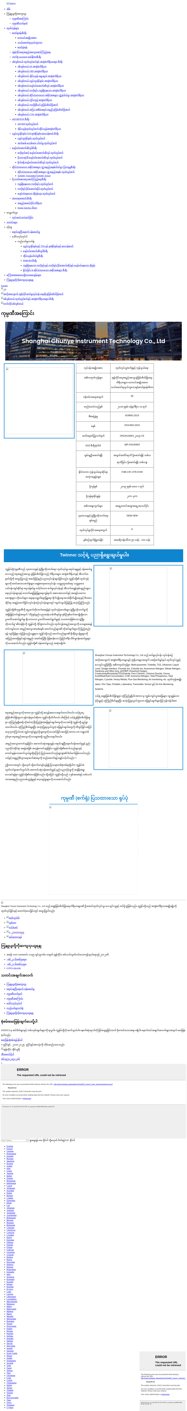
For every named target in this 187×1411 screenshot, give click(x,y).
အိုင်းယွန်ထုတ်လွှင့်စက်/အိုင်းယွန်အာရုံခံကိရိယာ (39, 129)
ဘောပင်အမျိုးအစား (27, 38)
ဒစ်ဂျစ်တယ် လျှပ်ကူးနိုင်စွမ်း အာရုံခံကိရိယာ (38, 81)
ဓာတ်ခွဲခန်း (23, 47)
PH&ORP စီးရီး (30, 260)
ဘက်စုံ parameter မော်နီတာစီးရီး (26, 57)
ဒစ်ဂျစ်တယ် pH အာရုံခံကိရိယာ (32, 66)
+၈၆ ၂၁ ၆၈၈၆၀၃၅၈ (16, 964)
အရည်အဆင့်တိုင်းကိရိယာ (30, 203)
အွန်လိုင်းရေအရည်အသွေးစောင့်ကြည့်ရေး (31, 52)
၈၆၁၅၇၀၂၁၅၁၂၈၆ (10, 1059)
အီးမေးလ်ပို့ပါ (7, 1054)
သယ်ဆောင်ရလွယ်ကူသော (30, 42)
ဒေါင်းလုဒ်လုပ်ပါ (14, 1003)
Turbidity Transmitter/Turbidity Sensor (34, 176)
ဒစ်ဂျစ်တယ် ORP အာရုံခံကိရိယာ (33, 71)
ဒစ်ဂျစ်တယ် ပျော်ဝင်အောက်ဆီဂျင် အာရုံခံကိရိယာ (41, 85)
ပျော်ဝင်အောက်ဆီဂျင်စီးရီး (24, 148)
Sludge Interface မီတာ (27, 208)
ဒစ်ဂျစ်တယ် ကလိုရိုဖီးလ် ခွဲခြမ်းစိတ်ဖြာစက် (38, 105)
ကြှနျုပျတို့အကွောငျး (16, 984)
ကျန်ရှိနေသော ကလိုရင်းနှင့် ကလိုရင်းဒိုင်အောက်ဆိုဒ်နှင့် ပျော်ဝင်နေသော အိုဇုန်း (59, 265)
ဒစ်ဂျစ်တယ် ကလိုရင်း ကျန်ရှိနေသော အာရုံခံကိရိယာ (42, 90)
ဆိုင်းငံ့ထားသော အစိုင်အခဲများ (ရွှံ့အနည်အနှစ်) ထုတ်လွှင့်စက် (46, 172)
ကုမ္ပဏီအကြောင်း (20, 18)
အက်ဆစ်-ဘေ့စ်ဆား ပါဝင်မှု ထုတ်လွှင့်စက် (37, 143)
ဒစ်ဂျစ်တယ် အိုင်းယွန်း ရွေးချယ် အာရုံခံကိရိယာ (39, 76)
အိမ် (8, 9)
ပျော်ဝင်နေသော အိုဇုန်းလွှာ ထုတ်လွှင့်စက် (36, 193)
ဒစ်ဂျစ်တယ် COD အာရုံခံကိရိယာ (33, 114)
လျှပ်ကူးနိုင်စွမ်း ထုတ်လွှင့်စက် (31, 138)
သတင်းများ (12, 222)
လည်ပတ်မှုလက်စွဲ (15, 1008)
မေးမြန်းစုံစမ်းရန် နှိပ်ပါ (11, 1040)
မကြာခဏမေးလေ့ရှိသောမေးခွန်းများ (24, 275)
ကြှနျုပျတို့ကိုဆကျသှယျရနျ (20, 280)
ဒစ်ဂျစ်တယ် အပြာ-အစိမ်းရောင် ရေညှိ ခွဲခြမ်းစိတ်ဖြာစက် (44, 109)
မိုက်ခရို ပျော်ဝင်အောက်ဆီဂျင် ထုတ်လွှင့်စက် (38, 162)
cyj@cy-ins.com (14, 968)
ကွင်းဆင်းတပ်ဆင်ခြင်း (22, 217)
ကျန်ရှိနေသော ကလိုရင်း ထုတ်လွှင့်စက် (35, 184)
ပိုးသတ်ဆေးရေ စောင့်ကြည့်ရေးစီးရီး (29, 179)
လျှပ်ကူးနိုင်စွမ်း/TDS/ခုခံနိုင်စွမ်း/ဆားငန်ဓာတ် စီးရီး (35, 133)
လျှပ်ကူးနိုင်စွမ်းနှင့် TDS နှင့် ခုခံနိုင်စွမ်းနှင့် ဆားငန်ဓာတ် (48, 246)
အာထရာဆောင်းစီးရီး (22, 198)
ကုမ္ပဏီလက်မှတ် (20, 23)
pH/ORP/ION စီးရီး (20, 119)
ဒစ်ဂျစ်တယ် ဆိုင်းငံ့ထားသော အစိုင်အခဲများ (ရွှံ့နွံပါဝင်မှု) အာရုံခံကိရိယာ (51, 95)
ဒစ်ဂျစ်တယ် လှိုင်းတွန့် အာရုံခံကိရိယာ (35, 100)
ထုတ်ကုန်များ (13, 28)
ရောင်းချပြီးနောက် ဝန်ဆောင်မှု (26, 232)
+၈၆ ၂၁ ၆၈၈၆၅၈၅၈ (17, 959)
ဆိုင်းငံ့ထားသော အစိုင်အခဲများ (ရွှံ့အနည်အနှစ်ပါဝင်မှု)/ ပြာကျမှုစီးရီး (44, 167)
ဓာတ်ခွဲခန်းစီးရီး (19, 33)
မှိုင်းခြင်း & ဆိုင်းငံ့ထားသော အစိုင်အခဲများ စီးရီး (45, 270)
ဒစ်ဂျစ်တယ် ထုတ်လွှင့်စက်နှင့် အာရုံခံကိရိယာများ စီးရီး (37, 62)
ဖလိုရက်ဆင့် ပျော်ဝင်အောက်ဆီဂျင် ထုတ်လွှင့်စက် (40, 153)
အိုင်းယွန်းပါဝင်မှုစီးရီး (33, 256)
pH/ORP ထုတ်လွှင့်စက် (28, 124)
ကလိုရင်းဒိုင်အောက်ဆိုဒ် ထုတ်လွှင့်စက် (35, 189)
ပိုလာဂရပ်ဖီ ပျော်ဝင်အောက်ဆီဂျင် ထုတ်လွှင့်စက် (40, 157)
